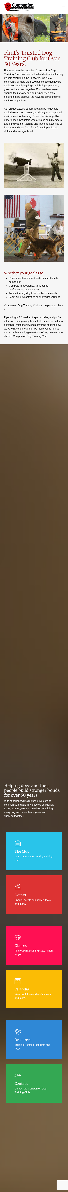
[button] (63, 7)
